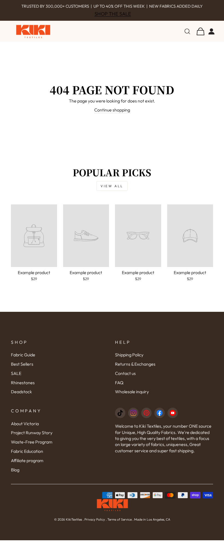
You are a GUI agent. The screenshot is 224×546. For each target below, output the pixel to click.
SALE (16, 373)
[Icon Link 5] (172, 413)
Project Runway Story (31, 432)
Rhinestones (23, 382)
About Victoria (25, 423)
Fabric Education (27, 451)
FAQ (119, 382)
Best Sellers (22, 364)
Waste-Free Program (31, 442)
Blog (15, 469)
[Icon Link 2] (133, 413)
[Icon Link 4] (159, 413)
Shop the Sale (113, 14)
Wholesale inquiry (132, 391)
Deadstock (21, 391)
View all (112, 186)
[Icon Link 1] (120, 413)
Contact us (125, 373)
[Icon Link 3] (146, 413)
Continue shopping (112, 110)
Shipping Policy (129, 354)
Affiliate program (27, 460)
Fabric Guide (23, 354)
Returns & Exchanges (135, 364)
